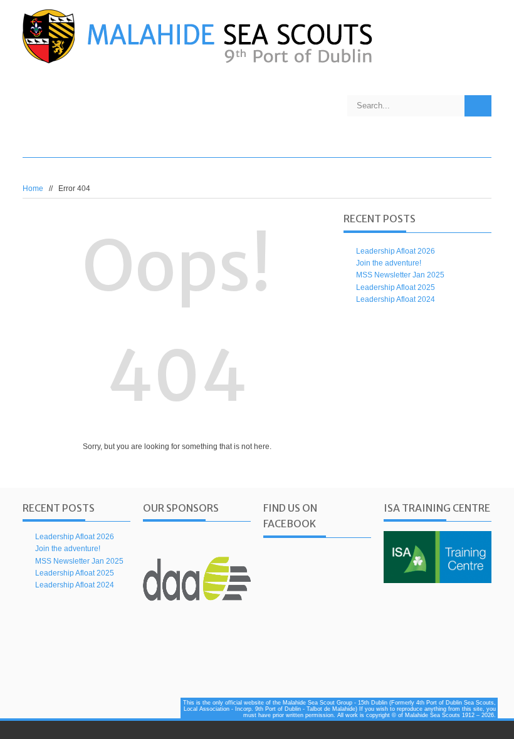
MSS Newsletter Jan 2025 (400, 275)
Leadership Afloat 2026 (395, 251)
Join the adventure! (388, 263)
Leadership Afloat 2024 (395, 299)
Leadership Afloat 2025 (395, 287)
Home (33, 188)
